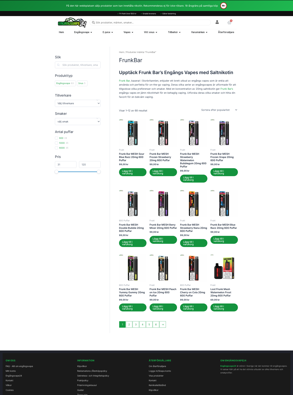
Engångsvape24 (14, 375)
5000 (62, 143)
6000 (62, 147)
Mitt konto (11, 371)
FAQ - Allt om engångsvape (19, 366)
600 (61, 138)
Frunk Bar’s (227, 88)
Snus (80, 83)
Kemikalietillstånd (157, 385)
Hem (121, 52)
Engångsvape (63, 83)
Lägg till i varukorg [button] (127, 172)
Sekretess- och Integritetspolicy (93, 375)
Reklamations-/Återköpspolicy (92, 371)
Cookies (10, 390)
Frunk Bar (124, 80)
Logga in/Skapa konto (160, 371)
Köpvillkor (82, 366)
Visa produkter (156, 375)
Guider (80, 390)
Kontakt (9, 380)
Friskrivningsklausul (87, 385)
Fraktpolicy (82, 380)
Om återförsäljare (157, 366)
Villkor (9, 385)
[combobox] (150, 22)
